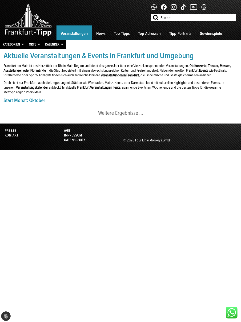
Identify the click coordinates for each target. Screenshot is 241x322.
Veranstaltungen (74, 33)
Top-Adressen (149, 33)
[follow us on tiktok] (185, 8)
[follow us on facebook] (156, 8)
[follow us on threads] (205, 8)
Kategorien (11, 44)
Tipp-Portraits (180, 33)
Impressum (73, 135)
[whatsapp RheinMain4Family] (231, 312)
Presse (10, 130)
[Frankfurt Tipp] (28, 36)
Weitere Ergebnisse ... (120, 113)
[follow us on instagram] (175, 8)
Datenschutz (74, 140)
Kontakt (11, 135)
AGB (67, 130)
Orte (32, 44)
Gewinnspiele (211, 33)
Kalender (52, 44)
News (100, 33)
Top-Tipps (122, 33)
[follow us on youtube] (195, 8)
